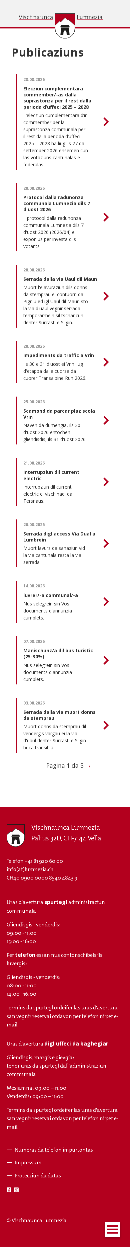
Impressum (28, 1162)
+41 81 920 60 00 (44, 860)
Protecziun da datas (38, 1175)
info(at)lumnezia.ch (30, 869)
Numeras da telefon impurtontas (54, 1149)
